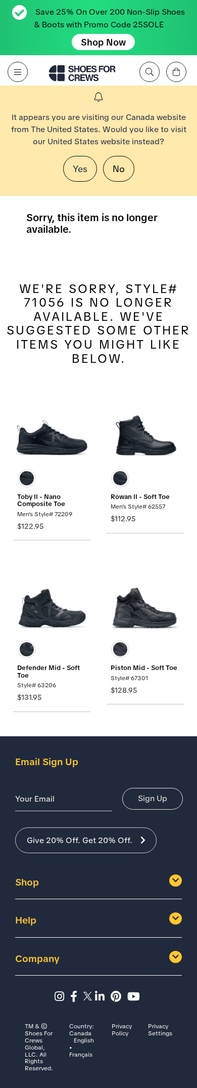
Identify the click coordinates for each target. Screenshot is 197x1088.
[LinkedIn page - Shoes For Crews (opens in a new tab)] (103, 996)
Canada (80, 1033)
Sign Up (152, 798)
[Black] (27, 478)
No (119, 169)
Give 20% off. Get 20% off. (79, 840)
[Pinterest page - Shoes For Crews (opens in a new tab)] (119, 996)
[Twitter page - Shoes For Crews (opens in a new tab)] (89, 996)
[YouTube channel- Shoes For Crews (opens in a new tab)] (135, 996)
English (84, 1040)
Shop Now (103, 42)
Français (80, 1055)
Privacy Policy (122, 1030)
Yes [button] (80, 169)
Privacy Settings (160, 1030)
